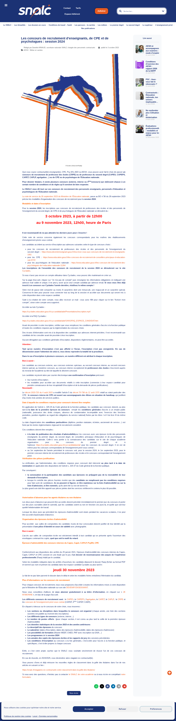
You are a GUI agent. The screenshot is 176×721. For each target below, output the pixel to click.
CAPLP (111, 599)
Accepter (89, 709)
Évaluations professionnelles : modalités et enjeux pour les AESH (153, 130)
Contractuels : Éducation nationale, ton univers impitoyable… (152, 97)
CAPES (70, 599)
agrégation (90, 599)
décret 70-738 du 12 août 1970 (86, 392)
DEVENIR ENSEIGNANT (77, 587)
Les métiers (102, 25)
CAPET (101, 599)
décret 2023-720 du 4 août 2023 (39, 392)
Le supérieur (148, 25)
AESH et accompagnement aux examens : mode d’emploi (154, 49)
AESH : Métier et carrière (33, 50)
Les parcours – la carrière (85, 25)
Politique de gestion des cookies (17, 716)
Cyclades (26, 271)
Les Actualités (19, 25)
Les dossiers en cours (37, 25)
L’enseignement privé (164, 25)
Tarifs (78, 8)
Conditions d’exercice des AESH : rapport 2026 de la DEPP (152, 66)
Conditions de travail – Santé (60, 25)
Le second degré (133, 25)
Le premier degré (117, 25)
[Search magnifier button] (120, 11)
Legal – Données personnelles (44, 716)
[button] (96, 686)
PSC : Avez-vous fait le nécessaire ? (151, 81)
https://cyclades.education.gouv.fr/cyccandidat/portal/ (59, 445)
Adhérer (102, 11)
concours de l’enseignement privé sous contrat (44, 602)
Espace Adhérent (72, 14)
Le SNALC (7, 25)
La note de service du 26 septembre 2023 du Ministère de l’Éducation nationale (55, 196)
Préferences (156, 709)
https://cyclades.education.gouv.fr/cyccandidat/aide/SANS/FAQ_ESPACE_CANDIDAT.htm (60, 321)
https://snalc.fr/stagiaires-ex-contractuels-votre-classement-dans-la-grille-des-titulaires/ (58, 670)
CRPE (120, 599)
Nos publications (88, 28)
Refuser (122, 709)
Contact (67, 8)
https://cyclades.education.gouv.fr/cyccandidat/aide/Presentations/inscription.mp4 (56, 311)
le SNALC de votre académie (81, 674)
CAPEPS (81, 599)
